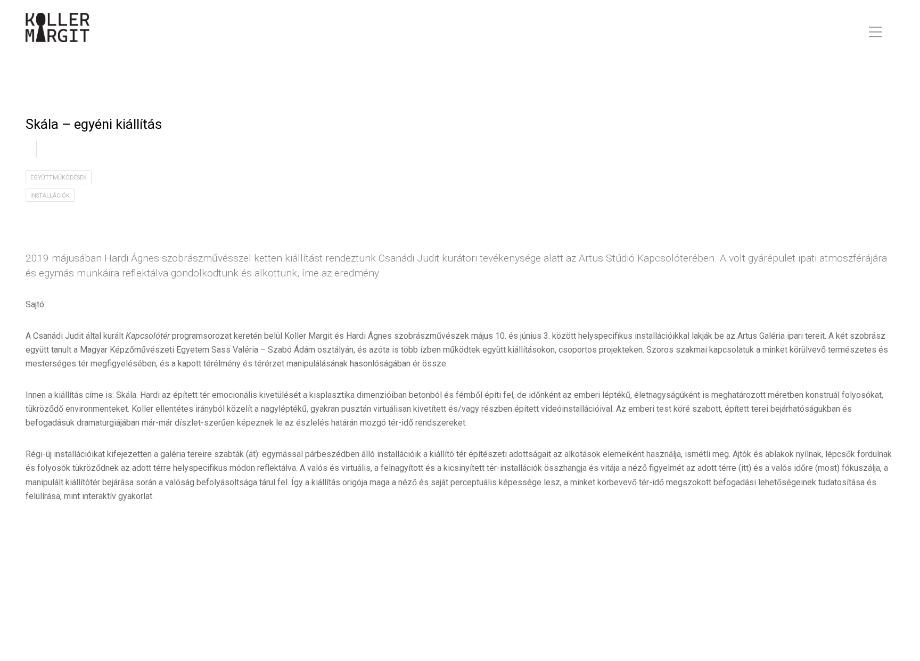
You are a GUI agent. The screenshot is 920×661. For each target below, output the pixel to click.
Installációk (50, 195)
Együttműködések (58, 177)
